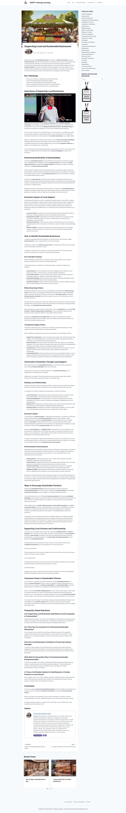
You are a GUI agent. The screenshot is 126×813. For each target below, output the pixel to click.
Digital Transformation (87, 30)
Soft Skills (84, 60)
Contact (88, 801)
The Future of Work (87, 66)
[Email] (44, 735)
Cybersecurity (85, 26)
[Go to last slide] (26, 773)
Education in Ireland (87, 32)
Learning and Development (89, 46)
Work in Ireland (85, 70)
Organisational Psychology (88, 52)
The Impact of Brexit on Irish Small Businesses (63, 745)
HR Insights (85, 40)
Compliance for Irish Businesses (90, 20)
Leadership (84, 44)
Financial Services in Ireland (89, 36)
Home (68, 2)
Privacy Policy (68, 801)
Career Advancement (87, 18)
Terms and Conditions (79, 801)
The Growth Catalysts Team (40, 52)
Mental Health (85, 50)
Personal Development (87, 54)
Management (85, 48)
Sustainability (85, 64)
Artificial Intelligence (87, 14)
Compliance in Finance (87, 22)
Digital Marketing (86, 28)
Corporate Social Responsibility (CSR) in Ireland (34, 746)
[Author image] (28, 53)
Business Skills (85, 16)
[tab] (47, 788)
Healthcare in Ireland (87, 38)
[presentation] (36, 768)
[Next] (74, 773)
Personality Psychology (88, 58)
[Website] (46, 735)
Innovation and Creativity (88, 42)
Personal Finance (86, 56)
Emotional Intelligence (87, 34)
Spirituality (84, 62)
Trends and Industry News (89, 68)
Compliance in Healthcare (88, 24)
